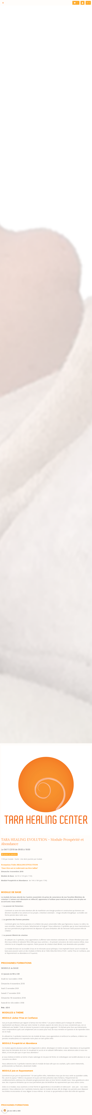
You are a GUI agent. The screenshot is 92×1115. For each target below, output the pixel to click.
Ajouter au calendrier (10, 854)
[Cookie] (4, 1110)
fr (87, 3)
